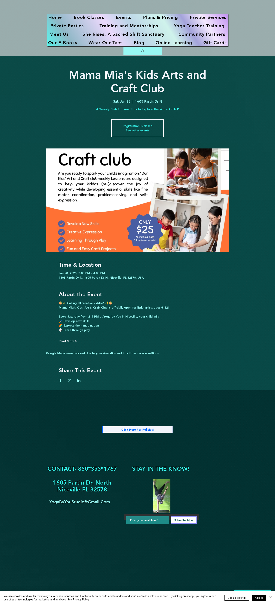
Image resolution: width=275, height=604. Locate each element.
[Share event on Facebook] (60, 380)
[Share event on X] (69, 380)
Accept (259, 598)
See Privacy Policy (78, 599)
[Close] (270, 597)
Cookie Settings (237, 598)
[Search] (142, 51)
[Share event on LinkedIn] (79, 380)
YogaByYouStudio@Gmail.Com (79, 501)
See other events (137, 130)
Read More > (68, 341)
